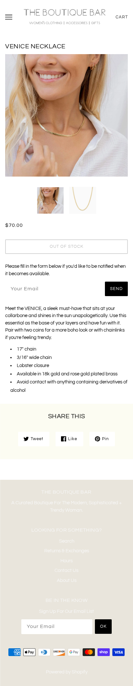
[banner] (65, 16)
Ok (103, 626)
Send (116, 288)
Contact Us (66, 570)
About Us (67, 580)
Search (66, 541)
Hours (66, 560)
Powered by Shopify (66, 672)
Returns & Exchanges (66, 550)
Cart (122, 17)
